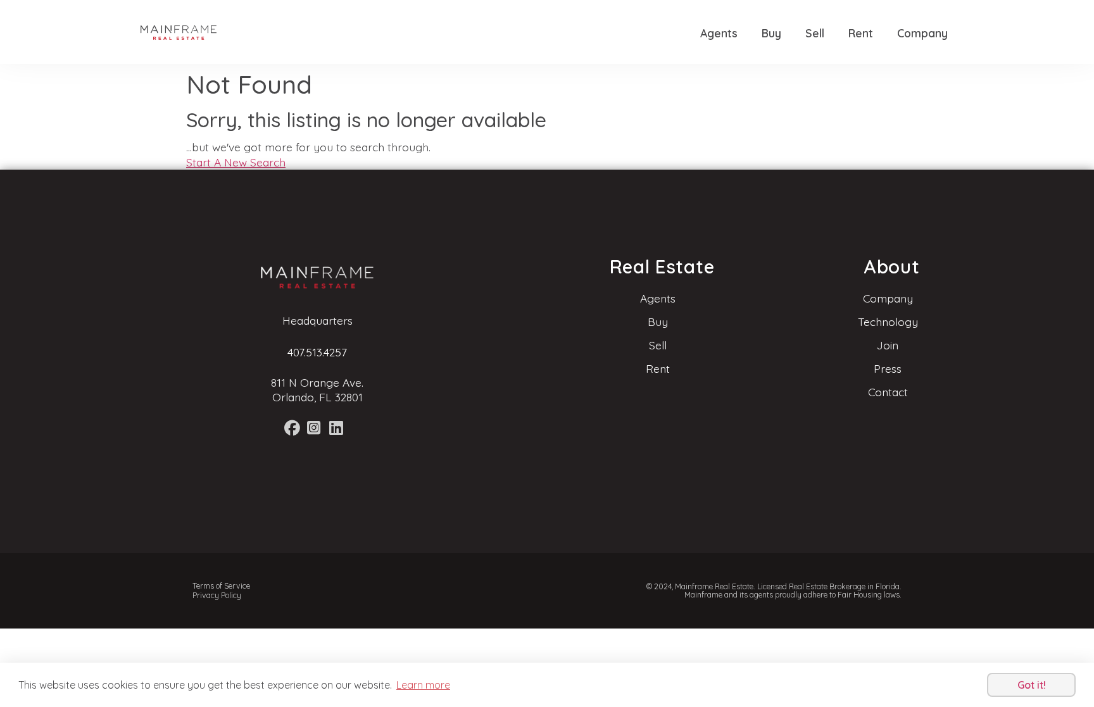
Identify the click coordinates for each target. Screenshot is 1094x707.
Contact (888, 392)
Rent (860, 33)
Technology (888, 321)
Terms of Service (221, 586)
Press (888, 368)
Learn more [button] (423, 685)
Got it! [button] (1031, 685)
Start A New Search (236, 162)
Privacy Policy (216, 595)
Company (922, 33)
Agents (719, 33)
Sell (814, 33)
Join (887, 345)
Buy (771, 33)
